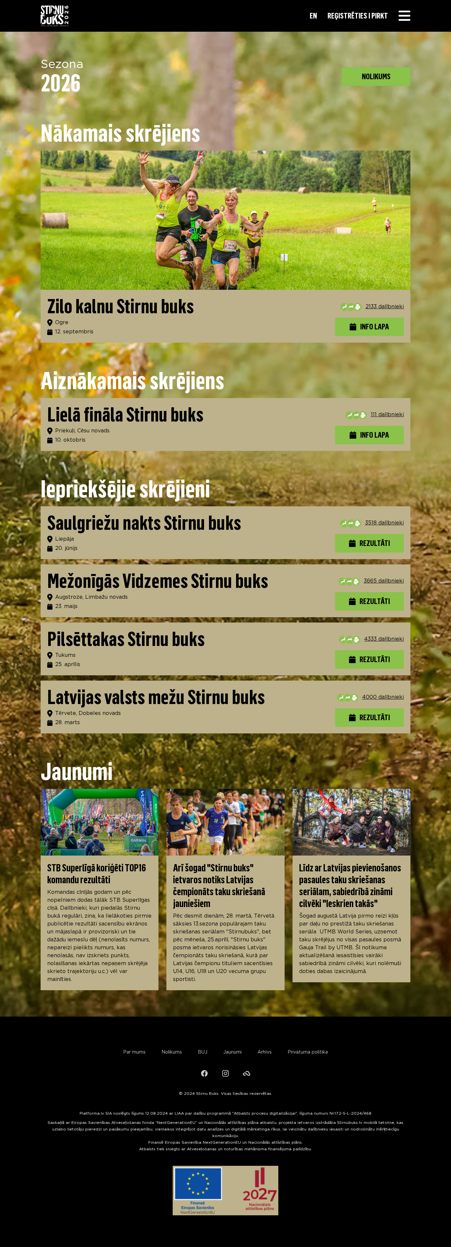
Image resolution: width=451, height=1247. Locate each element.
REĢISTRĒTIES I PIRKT (358, 15)
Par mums (134, 1052)
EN (313, 15)
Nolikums (171, 1052)
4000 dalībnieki (383, 697)
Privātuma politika (308, 1052)
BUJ (202, 1052)
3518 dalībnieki (384, 523)
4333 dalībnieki (384, 639)
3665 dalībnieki (384, 581)
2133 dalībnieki (384, 306)
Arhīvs (265, 1052)
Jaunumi (232, 1052)
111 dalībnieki (387, 414)
